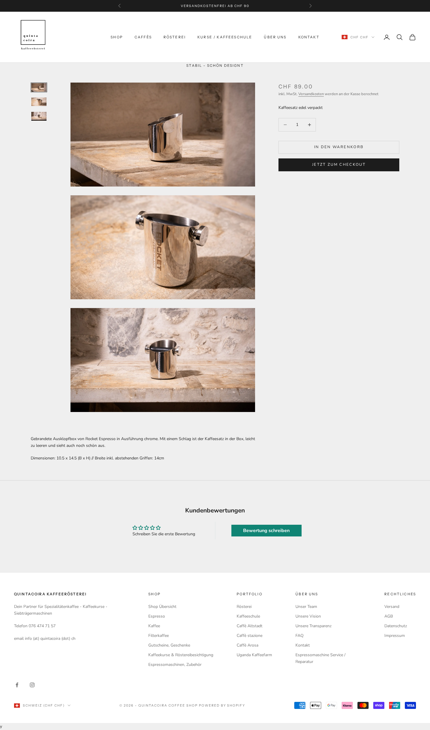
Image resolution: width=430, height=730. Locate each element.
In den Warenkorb (339, 147)
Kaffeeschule (248, 616)
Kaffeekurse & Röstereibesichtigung (180, 655)
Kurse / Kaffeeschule (224, 37)
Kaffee (154, 626)
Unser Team (306, 606)
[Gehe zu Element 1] (39, 87)
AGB (388, 616)
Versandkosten (311, 94)
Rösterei (175, 37)
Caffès (143, 37)
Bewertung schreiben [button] (266, 530)
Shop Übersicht (162, 606)
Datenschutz (395, 626)
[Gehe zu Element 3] (39, 116)
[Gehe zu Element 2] (39, 102)
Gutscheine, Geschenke (169, 645)
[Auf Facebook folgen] (17, 685)
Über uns (275, 37)
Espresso (156, 616)
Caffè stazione (249, 635)
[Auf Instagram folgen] (32, 685)
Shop (117, 37)
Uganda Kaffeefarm (254, 655)
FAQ (299, 635)
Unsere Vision (308, 616)
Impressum (394, 635)
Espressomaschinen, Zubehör (175, 664)
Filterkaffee (158, 635)
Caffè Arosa (247, 645)
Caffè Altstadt (249, 626)
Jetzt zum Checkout (339, 164)
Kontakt (308, 37)
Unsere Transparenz (313, 626)
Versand (391, 606)
